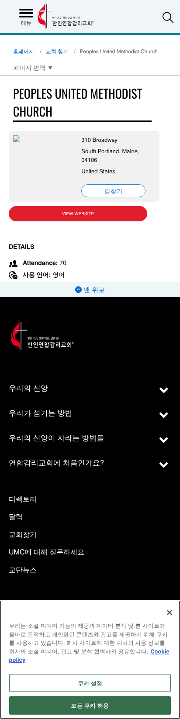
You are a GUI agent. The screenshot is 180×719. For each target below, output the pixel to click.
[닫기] (169, 612)
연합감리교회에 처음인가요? (56, 462)
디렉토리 (23, 499)
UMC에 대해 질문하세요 (46, 552)
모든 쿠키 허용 (90, 705)
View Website (78, 213)
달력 (16, 516)
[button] (168, 17)
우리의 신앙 (28, 387)
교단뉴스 (23, 570)
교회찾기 (23, 534)
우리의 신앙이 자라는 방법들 (56, 437)
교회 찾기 (57, 51)
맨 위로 (93, 289)
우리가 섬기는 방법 (40, 412)
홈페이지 (23, 51)
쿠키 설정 (90, 683)
